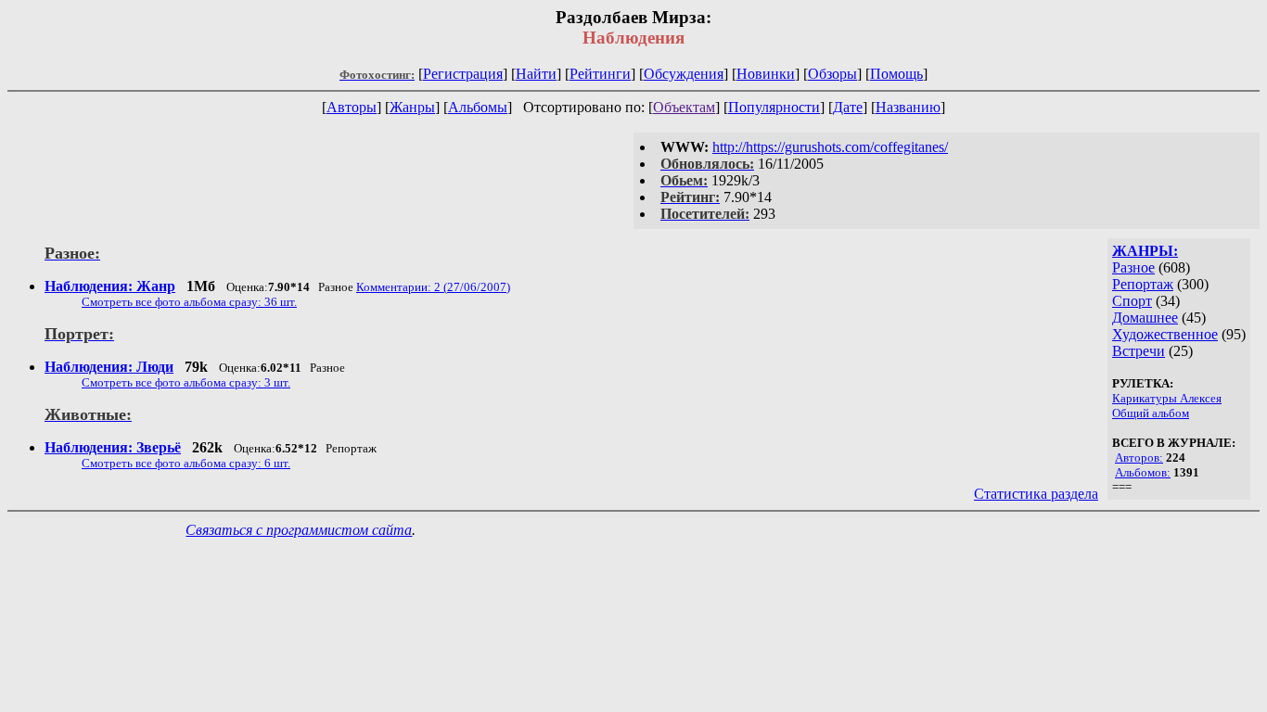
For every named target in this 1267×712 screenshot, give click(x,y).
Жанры (412, 107)
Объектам (684, 107)
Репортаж (1142, 284)
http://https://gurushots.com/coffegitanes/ (830, 147)
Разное (1133, 267)
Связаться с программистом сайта (299, 530)
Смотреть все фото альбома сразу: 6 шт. (186, 463)
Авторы (351, 107)
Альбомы (477, 107)
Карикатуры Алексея (1167, 398)
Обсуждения (683, 74)
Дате (848, 107)
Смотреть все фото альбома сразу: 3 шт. (186, 382)
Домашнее (1145, 317)
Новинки (765, 74)
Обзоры (832, 74)
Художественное (1165, 334)
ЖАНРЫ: (1145, 251)
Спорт (1132, 301)
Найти (536, 74)
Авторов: (1139, 457)
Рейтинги (600, 74)
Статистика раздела (1036, 494)
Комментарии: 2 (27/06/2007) (433, 287)
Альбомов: (1143, 472)
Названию (908, 107)
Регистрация (463, 74)
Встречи (1138, 351)
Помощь (896, 74)
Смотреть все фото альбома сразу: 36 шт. (189, 302)
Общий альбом (1150, 413)
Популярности (774, 107)
